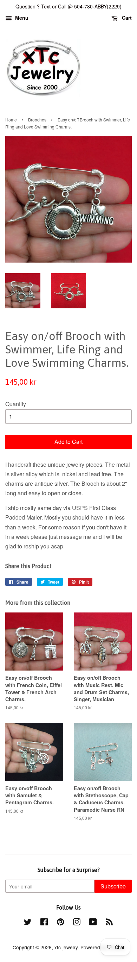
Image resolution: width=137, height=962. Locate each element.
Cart (126, 17)
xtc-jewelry (66, 947)
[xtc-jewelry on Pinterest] (60, 922)
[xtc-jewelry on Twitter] (28, 922)
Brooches (37, 119)
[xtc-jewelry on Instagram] (76, 922)
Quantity (15, 404)
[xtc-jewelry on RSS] (109, 922)
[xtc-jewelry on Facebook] (44, 922)
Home (11, 119)
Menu (21, 17)
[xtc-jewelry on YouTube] (93, 922)
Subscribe (113, 886)
